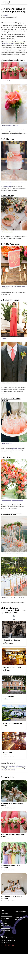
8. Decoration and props (11, 514)
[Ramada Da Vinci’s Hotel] (14, 656)
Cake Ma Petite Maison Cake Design (18, 181)
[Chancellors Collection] (14, 629)
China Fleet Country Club (12, 723)
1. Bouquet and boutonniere (13, 60)
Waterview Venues (5, 930)
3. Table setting (7, 195)
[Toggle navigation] (3, 2)
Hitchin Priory (8, 696)
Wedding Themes (10, 769)
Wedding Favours (15, 768)
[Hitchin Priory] (14, 685)
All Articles (17, 914)
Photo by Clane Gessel (6, 181)
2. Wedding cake (8, 139)
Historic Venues (4, 920)
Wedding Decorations (20, 766)
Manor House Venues (6, 925)
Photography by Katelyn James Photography (10, 286)
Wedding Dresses (5, 768)
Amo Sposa (4, 338)
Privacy (8, 942)
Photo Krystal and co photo (7, 231)
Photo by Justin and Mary (7, 443)
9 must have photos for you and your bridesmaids (11, 897)
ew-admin (5, 15)
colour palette (8, 131)
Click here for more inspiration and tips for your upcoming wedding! (13, 610)
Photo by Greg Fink (5, 553)
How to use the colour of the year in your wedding (13, 835)
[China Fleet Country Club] (14, 713)
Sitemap (3, 942)
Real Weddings (18, 919)
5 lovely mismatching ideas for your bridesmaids (11, 866)
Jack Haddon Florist (6, 80)
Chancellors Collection (11, 640)
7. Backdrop (6, 457)
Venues (2, 910)
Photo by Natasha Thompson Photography (10, 125)
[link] (2, 945)
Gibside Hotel (8, 752)
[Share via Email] (14, 620)
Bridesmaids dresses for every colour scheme (12, 804)
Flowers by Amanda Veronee (17, 500)
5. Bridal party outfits (10, 300)
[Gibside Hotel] (14, 741)
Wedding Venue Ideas (20, 917)
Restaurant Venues (5, 928)
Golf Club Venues (5, 918)
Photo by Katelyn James (6, 500)
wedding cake (7, 186)
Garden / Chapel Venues (6, 916)
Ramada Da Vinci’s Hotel (12, 667)
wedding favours (15, 448)
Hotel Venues (4, 923)
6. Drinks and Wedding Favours (10, 399)
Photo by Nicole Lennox (6, 597)
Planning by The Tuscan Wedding (16, 553)
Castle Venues (4, 913)
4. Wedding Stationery (10, 244)
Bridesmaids (10, 766)
